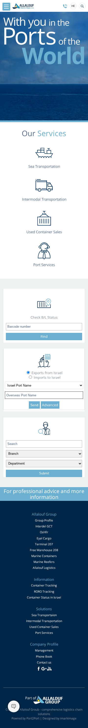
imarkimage (68, 718)
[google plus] (44, 669)
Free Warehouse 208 (44, 550)
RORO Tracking (44, 591)
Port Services (44, 633)
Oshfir (44, 532)
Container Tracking (44, 585)
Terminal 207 (44, 544)
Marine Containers (44, 556)
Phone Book (44, 656)
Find (44, 336)
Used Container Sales (44, 627)
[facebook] (38, 669)
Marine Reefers (44, 562)
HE (73, 6)
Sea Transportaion (44, 615)
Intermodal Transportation (44, 621)
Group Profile (44, 520)
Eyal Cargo (44, 538)
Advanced (50, 405)
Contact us (44, 662)
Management (44, 650)
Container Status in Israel (44, 597)
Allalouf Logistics (44, 568)
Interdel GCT (44, 526)
